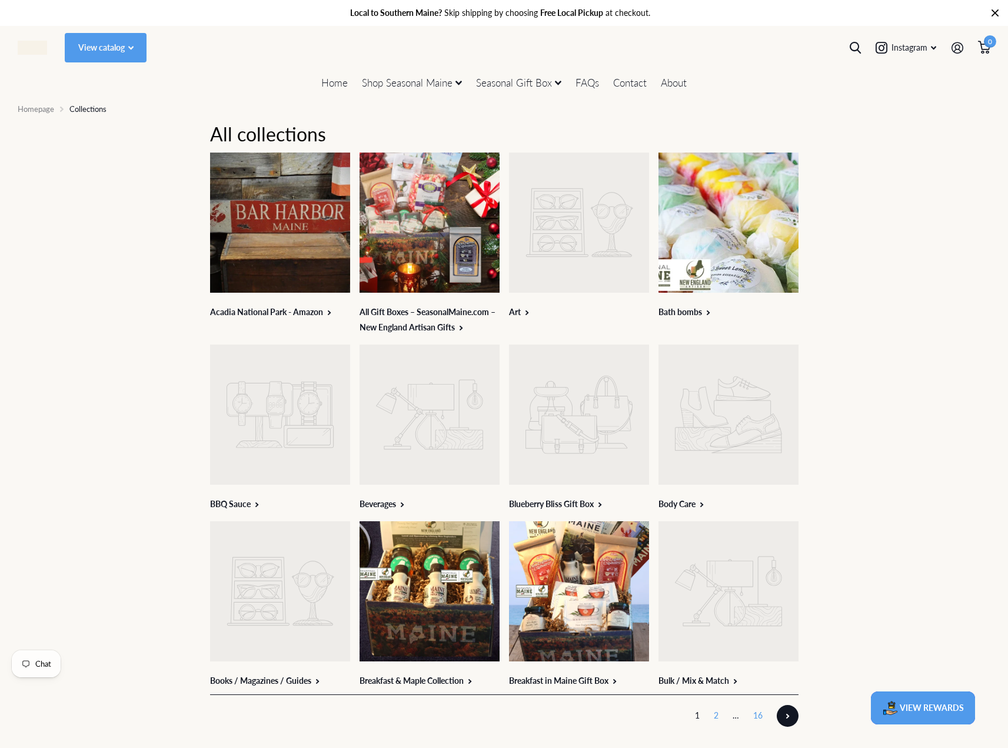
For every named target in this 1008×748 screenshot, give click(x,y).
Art (516, 312)
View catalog (102, 47)
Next (788, 716)
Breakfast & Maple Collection (412, 681)
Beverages (379, 504)
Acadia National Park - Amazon (267, 312)
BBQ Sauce (231, 504)
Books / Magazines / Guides (261, 681)
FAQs (587, 83)
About (674, 83)
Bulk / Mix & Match (694, 681)
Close (995, 13)
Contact (630, 83)
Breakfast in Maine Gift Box (559, 681)
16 (758, 715)
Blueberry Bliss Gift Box (552, 504)
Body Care (677, 504)
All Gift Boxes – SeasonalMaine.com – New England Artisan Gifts (427, 319)
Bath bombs (681, 312)
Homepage (36, 109)
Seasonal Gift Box (514, 83)
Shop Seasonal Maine (407, 83)
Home (334, 83)
